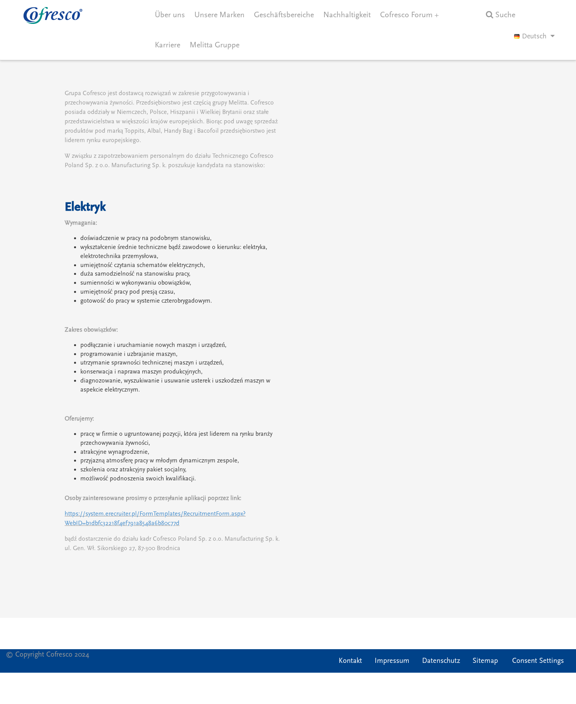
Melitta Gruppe (214, 45)
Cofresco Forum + (409, 15)
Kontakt (350, 661)
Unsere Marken (219, 15)
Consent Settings (538, 661)
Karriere (167, 45)
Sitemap (485, 661)
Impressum (392, 661)
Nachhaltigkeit (347, 15)
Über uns (170, 15)
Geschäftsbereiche (284, 15)
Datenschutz (441, 661)
